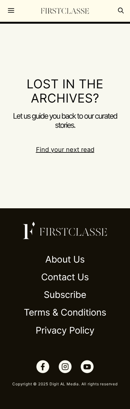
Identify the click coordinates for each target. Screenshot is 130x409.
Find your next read (65, 149)
